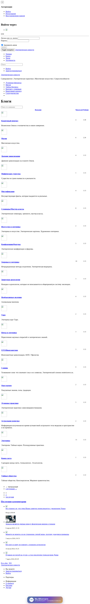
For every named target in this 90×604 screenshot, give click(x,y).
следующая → (11, 489)
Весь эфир (4, 563)
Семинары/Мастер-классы (12, 209)
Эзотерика (5, 441)
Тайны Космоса (12, 87)
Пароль (4, 41)
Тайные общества (9, 476)
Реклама (9, 585)
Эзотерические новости (24, 50)
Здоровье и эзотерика (10, 262)
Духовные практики (9, 403)
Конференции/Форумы (11, 244)
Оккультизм (6, 386)
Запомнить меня (10, 45)
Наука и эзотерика (9, 333)
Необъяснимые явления (11, 297)
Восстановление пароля (15, 16)
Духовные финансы (13, 83)
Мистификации (7, 192)
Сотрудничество (12, 93)
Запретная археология (10, 280)
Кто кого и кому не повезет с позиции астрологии (26, 545)
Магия (8, 85)
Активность (10, 60)
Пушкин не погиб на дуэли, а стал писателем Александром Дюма (32, 555)
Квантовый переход (14, 91)
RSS (10, 563)
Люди (8, 58)
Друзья (8, 588)
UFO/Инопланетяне (9, 350)
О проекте (10, 583)
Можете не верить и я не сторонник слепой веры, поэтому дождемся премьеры (37, 534)
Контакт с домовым (13, 89)
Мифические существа (11, 174)
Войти (8, 12)
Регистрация (11, 14)
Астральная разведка (10, 421)
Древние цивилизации (10, 156)
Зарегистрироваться (14, 71)
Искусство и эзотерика (10, 227)
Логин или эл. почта (9, 38)
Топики (9, 54)
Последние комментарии (13, 501)
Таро (3, 315)
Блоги (8, 56)
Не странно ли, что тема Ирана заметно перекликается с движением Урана (36, 509)
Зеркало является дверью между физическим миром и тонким (30, 524)
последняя (10, 497)
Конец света (6, 458)
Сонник (4, 368)
